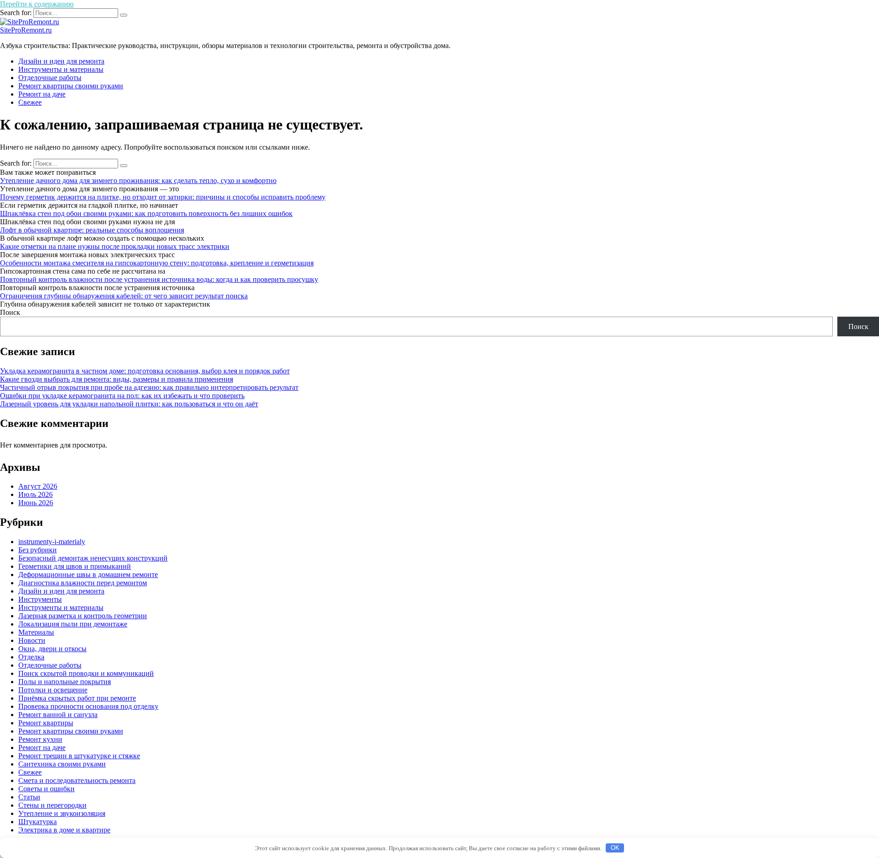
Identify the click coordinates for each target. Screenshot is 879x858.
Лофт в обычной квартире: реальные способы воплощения (92, 230)
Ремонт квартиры (45, 723)
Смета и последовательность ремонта (77, 780)
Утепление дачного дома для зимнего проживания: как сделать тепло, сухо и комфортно (138, 180)
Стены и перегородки (52, 805)
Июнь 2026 (35, 503)
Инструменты (40, 599)
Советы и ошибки (46, 789)
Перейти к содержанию (37, 4)
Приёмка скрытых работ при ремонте (77, 698)
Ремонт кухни (40, 739)
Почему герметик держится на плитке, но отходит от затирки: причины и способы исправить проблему (163, 197)
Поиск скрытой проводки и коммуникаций (86, 673)
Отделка (31, 657)
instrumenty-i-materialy (51, 541)
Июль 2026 (35, 494)
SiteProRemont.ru (26, 30)
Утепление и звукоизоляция (61, 813)
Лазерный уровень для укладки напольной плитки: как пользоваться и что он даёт (129, 404)
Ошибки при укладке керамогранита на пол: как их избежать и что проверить (122, 395)
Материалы (36, 632)
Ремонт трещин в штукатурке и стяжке (79, 756)
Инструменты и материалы (60, 69)
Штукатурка (37, 822)
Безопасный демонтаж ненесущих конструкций (93, 558)
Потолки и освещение (52, 690)
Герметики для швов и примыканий (74, 566)
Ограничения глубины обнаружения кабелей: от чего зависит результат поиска (124, 296)
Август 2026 (37, 486)
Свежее (30, 102)
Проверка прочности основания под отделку (88, 706)
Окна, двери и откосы (52, 649)
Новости (31, 640)
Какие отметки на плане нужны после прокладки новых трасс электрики (114, 246)
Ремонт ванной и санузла (58, 714)
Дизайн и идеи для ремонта (61, 61)
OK (615, 847)
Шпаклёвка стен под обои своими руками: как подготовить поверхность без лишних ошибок (146, 213)
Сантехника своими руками (62, 764)
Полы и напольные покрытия (64, 681)
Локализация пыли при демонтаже (72, 624)
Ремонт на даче (41, 94)
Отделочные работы (49, 77)
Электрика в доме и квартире (64, 830)
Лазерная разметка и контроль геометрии (82, 616)
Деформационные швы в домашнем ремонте (88, 574)
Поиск (10, 312)
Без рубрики (37, 550)
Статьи (29, 797)
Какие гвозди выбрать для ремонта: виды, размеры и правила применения (116, 379)
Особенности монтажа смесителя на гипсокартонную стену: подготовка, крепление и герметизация (157, 263)
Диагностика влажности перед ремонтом (82, 583)
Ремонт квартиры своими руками (70, 86)
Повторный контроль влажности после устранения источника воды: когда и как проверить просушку (159, 279)
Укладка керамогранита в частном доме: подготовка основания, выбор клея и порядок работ (145, 371)
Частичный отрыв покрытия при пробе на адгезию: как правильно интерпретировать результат (149, 387)
